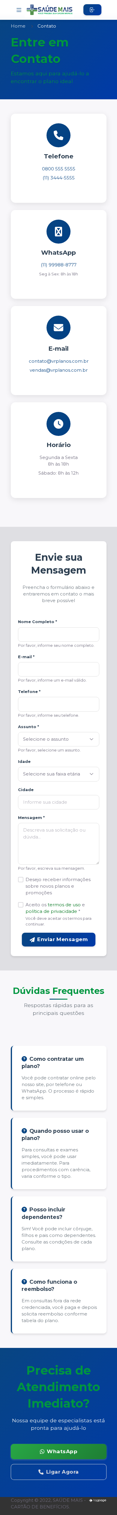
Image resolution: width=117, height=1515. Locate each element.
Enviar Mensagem (62, 939)
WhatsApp (62, 1451)
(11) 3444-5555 (59, 178)
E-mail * (26, 656)
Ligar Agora (62, 1472)
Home (18, 26)
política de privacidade (51, 911)
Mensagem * (31, 817)
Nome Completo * (37, 621)
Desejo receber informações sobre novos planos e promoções (58, 886)
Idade (24, 761)
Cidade (26, 789)
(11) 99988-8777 (58, 265)
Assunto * (28, 726)
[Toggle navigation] (19, 10)
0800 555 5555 (58, 169)
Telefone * (29, 691)
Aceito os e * (55, 908)
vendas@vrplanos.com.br (59, 370)
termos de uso (64, 905)
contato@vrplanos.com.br (58, 361)
